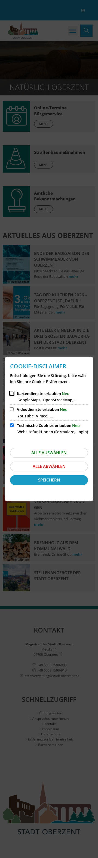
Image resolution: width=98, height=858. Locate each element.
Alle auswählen (49, 452)
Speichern (49, 480)
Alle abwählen (49, 466)
